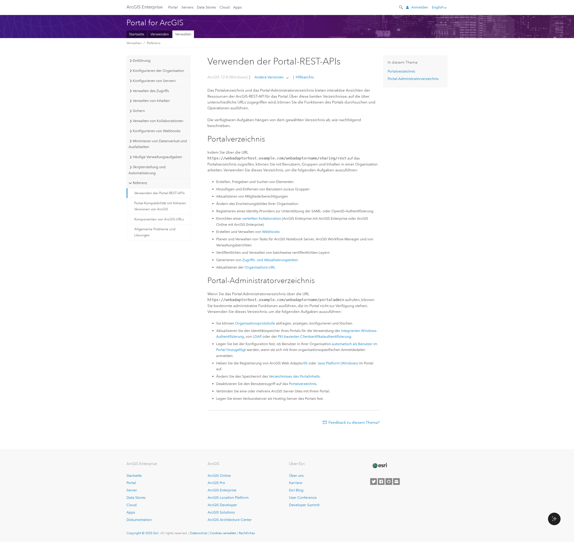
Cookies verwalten (223, 533)
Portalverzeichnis (302, 384)
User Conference (303, 497)
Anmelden (419, 7)
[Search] (401, 7)
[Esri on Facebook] (381, 481)
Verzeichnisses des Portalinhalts (294, 376)
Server (131, 490)
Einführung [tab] (141, 60)
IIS (306, 363)
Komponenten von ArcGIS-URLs (159, 219)
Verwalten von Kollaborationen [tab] (158, 121)
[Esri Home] (379, 465)
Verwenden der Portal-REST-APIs (159, 193)
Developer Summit (304, 505)
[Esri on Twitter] (373, 481)
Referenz (154, 43)
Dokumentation (139, 520)
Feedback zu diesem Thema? (354, 422)
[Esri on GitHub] (388, 481)
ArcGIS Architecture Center (230, 520)
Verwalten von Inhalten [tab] (151, 101)
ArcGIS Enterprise (144, 7)
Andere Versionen (269, 77)
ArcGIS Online (219, 475)
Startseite (136, 34)
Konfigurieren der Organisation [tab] (158, 71)
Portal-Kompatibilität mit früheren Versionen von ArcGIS (160, 206)
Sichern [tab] (139, 111)
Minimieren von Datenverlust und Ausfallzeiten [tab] (157, 144)
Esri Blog (296, 490)
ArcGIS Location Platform (228, 497)
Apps (237, 7)
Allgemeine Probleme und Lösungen (155, 232)
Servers (187, 7)
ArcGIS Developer (222, 505)
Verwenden (159, 34)
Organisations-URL (260, 267)
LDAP (257, 336)
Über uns (296, 475)
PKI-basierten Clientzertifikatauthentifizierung (314, 336)
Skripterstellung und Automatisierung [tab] (146, 170)
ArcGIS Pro (216, 483)
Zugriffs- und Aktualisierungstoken (270, 260)
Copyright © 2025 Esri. (142, 533)
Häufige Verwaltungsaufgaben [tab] (157, 157)
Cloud (225, 7)
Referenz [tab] (140, 183)
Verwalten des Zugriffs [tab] (151, 91)
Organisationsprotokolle (255, 323)
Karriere (295, 483)
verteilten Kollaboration (261, 218)
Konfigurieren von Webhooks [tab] (156, 131)
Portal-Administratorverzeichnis (413, 79)
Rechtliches (247, 533)
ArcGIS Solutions (221, 512)
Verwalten (183, 34)
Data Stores (206, 7)
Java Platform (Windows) (337, 363)
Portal (173, 7)
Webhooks (271, 232)
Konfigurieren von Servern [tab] (154, 81)
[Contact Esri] (396, 481)
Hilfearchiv (304, 77)
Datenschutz (198, 533)
